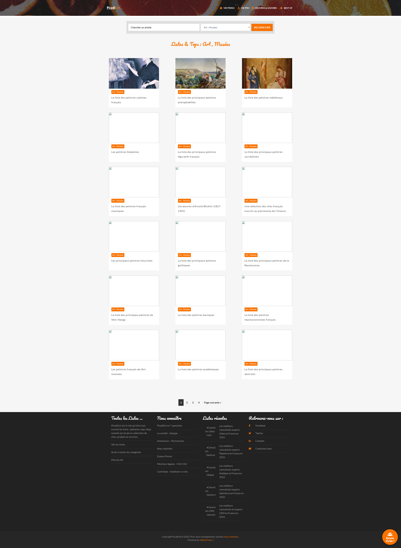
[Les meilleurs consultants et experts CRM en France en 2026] (211, 511)
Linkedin (259, 440)
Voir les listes (118, 444)
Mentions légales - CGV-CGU (172, 463)
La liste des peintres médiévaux (264, 97)
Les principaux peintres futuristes (132, 260)
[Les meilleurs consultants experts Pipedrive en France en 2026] (211, 451)
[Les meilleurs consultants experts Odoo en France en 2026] (211, 431)
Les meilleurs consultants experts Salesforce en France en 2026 (231, 491)
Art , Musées (118, 92)
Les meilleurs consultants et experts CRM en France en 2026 (230, 511)
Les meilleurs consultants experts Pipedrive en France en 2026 (231, 451)
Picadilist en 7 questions (169, 425)
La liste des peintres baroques (196, 314)
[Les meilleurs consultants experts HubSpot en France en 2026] (211, 471)
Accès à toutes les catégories (126, 452)
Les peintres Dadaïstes (125, 151)
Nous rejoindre (164, 448)
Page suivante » (212, 402)
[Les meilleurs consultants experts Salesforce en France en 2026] (211, 491)
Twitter (259, 433)
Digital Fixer (206, 540)
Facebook (260, 425)
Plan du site (117, 459)
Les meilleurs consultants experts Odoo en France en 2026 (229, 432)
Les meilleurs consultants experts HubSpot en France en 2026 (230, 471)
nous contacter (231, 536)
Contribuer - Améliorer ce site (172, 471)
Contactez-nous (263, 448)
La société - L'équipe (167, 433)
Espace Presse (164, 456)
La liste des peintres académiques (198, 369)
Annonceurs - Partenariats (170, 440)
